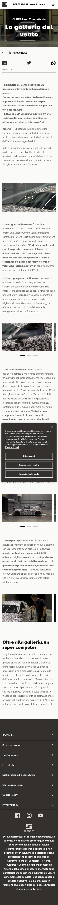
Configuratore (10, 755)
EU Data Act (8, 765)
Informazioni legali (12, 785)
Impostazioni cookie (29, 474)
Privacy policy (10, 804)
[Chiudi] (52, 427)
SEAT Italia (8, 735)
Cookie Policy (10, 794)
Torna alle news (18, 52)
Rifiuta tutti (29, 456)
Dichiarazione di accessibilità (18, 775)
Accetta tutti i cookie (29, 465)
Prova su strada (11, 745)
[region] (29, 452)
